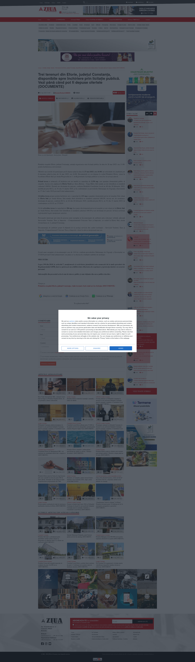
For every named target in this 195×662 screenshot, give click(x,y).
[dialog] (97, 331)
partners (72, 321)
